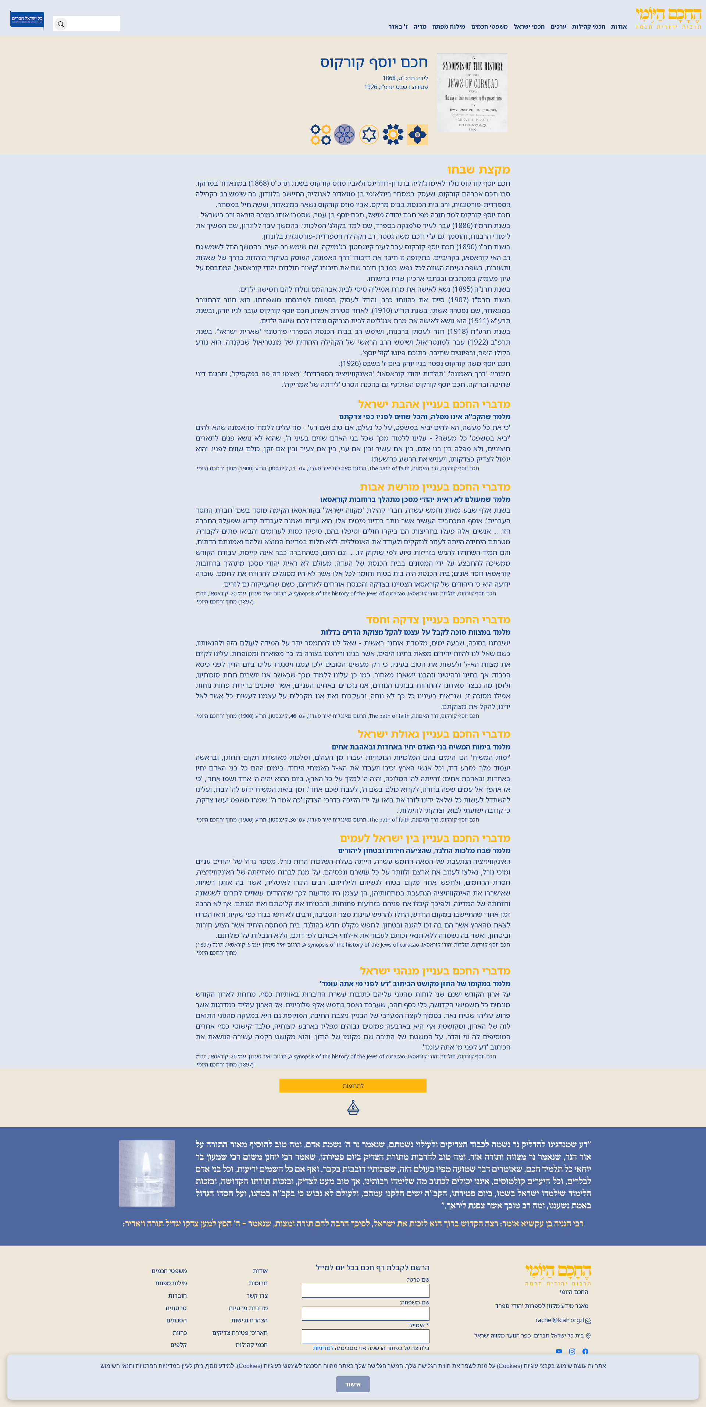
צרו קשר (257, 1296)
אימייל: (419, 1325)
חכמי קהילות (588, 26)
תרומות (258, 1283)
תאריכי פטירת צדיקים (240, 1333)
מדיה (420, 26)
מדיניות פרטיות (248, 1308)
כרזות (180, 1333)
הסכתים (176, 1320)
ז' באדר (398, 26)
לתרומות (353, 1086)
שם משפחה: (414, 1302)
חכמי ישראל (529, 26)
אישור (353, 1384)
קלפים (178, 1345)
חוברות (177, 1296)
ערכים (558, 26)
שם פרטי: (418, 1279)
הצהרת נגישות (249, 1320)
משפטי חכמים (489, 26)
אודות (619, 26)
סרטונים (176, 1308)
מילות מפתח (448, 26)
